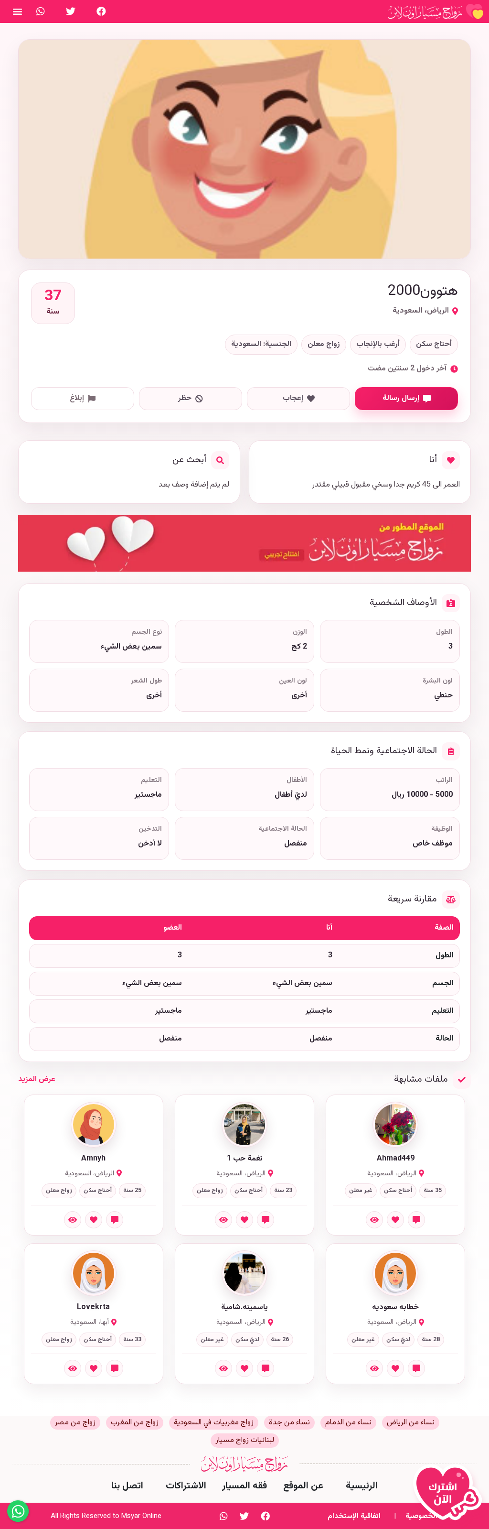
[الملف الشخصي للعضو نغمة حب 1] (244, 1125)
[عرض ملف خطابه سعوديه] (374, 1368)
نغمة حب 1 (245, 1159)
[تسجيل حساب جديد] (450, 1496)
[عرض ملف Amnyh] (72, 1219)
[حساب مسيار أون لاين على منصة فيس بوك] (101, 11)
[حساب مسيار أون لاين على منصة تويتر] (70, 11)
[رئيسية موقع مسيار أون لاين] (435, 11)
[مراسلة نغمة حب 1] (265, 1219)
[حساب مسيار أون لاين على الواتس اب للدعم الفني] (41, 11)
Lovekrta (93, 1307)
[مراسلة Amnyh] (114, 1219)
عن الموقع (303, 1486)
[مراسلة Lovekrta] (114, 1368)
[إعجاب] (395, 1219)
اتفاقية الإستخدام (354, 1516)
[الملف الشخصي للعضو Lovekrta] (94, 1273)
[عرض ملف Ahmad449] (374, 1219)
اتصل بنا (127, 1486)
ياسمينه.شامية (244, 1307)
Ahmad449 (396, 1159)
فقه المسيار (244, 1486)
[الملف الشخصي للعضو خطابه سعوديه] (395, 1273)
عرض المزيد (36, 1079)
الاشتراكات (186, 1486)
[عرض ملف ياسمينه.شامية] (223, 1368)
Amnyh (93, 1159)
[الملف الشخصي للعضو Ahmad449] (395, 1125)
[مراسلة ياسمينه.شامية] (265, 1368)
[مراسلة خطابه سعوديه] (416, 1368)
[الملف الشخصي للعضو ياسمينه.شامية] (244, 1273)
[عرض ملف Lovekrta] (72, 1368)
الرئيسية (362, 1486)
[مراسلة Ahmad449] (416, 1219)
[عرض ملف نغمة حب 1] (223, 1219)
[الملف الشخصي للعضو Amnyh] (94, 1125)
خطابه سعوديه (395, 1307)
